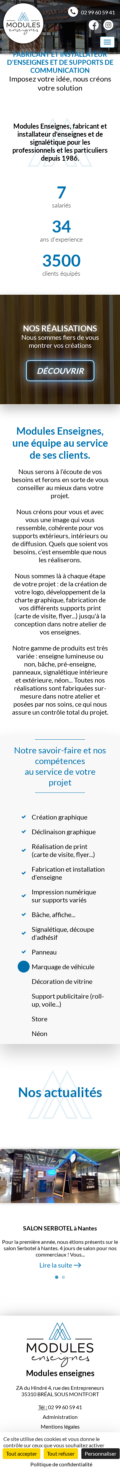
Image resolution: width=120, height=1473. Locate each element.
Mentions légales (60, 1426)
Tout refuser (61, 1453)
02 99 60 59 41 (98, 12)
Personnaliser (100, 1453)
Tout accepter (21, 1453)
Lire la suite (55, 1265)
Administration (60, 1417)
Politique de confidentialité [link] (61, 1464)
